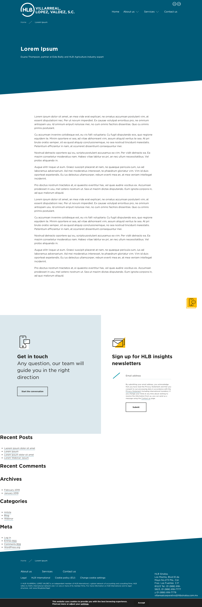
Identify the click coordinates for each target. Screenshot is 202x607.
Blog (6, 515)
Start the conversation (32, 391)
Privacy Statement (133, 391)
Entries (10, 541)
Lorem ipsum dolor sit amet (19, 454)
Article (7, 512)
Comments (12, 544)
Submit (136, 407)
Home (115, 11)
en (179, 4)
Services (149, 11)
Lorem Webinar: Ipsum (16, 458)
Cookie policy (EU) (65, 577)
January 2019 (11, 493)
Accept (141, 603)
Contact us (170, 11)
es (174, 4)
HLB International (40, 577)
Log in (7, 537)
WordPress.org (12, 547)
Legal (24, 577)
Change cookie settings (92, 577)
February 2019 (12, 490)
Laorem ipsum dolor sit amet (19, 448)
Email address (133, 375)
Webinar (8, 518)
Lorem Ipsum (11, 451)
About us (129, 11)
